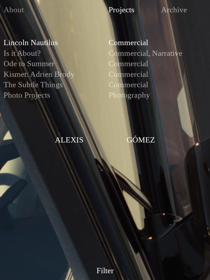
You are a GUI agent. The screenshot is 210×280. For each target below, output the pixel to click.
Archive (174, 9)
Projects (121, 9)
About (14, 9)
